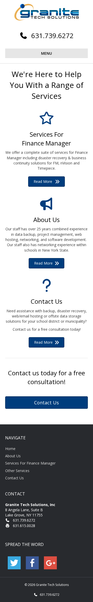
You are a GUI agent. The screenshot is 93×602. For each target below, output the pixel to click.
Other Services (17, 470)
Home (10, 448)
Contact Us (14, 477)
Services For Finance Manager (30, 463)
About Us (13, 455)
